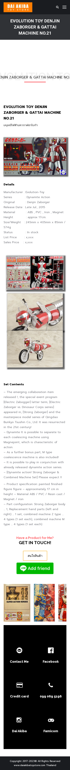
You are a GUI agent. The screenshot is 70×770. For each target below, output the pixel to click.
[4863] (44, 603)
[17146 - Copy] (17, 603)
